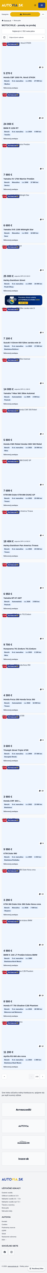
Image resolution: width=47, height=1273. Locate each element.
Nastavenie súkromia (9, 1237)
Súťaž (4, 1234)
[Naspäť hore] (4, 1076)
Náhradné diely (7, 1211)
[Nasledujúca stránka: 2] (42, 1076)
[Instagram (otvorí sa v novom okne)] (11, 1252)
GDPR (4, 1230)
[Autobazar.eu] (23, 1110)
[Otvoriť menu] (41, 5)
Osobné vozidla (7, 1192)
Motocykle (27, 14)
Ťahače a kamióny (8, 1205)
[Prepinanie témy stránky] (35, 5)
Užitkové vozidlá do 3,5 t (10, 1196)
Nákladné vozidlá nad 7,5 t (11, 1202)
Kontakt (4, 1221)
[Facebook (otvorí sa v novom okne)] (5, 1252)
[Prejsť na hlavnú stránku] (12, 5)
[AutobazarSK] (23, 1142)
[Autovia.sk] (23, 1126)
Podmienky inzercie (8, 1227)
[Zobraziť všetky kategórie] (43, 14)
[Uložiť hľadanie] (4, 37)
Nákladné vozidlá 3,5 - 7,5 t (11, 1199)
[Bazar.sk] (23, 1159)
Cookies (4, 1224)
